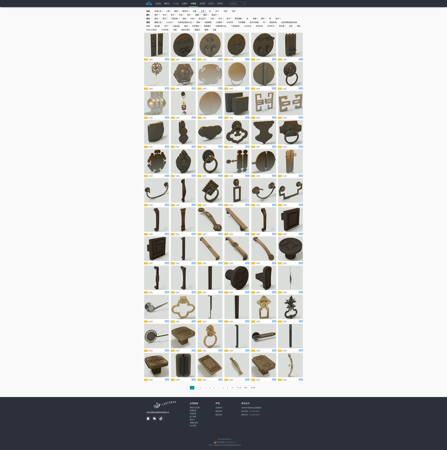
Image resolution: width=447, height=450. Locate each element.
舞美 (205, 15)
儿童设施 (176, 26)
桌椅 (184, 18)
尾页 (246, 388)
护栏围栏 (195, 26)
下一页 (239, 388)
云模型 (193, 3)
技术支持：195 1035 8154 (250, 411)
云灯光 (211, 3)
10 (232, 388)
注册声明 (218, 408)
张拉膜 (157, 26)
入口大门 (169, 22)
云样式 (220, 3)
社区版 (158, 3)
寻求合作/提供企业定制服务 (251, 408)
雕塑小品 (157, 22)
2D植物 (219, 22)
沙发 (212, 18)
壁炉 (262, 18)
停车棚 (281, 26)
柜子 (228, 18)
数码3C (185, 11)
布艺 (220, 18)
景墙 (148, 26)
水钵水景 (259, 26)
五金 (202, 11)
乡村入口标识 (151, 29)
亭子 (166, 26)
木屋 (175, 29)
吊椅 (225, 11)
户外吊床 (164, 29)
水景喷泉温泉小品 (185, 22)
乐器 (194, 11)
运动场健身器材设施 (289, 22)
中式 (164, 15)
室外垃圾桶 (254, 22)
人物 (168, 11)
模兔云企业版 (195, 407)
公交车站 (247, 26)
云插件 (184, 3)
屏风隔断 (238, 18)
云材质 (202, 3)
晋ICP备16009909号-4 (225, 439)
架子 (277, 18)
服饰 (176, 11)
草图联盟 (193, 410)
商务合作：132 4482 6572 (250, 415)
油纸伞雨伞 (185, 29)
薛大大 (192, 420)
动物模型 (208, 22)
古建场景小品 (221, 26)
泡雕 (197, 15)
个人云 (176, 3)
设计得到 (193, 426)
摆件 (156, 15)
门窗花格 (174, 18)
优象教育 (193, 413)
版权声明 (218, 411)
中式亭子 (230, 22)
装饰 (156, 18)
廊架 (198, 22)
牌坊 (299, 26)
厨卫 (164, 18)
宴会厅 (214, 15)
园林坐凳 (273, 22)
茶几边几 (202, 18)
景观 (148, 22)
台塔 (290, 26)
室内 (148, 18)
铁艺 (189, 15)
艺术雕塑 (241, 22)
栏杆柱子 (270, 26)
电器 (254, 18)
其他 (148, 11)
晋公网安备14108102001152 (226, 442)
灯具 (180, 15)
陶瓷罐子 (207, 26)
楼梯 (206, 29)
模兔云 (167, 3)
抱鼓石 (197, 29)
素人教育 (193, 417)
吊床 (233, 11)
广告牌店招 (235, 26)
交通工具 (157, 11)
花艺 (172, 15)
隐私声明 (218, 415)
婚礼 (148, 15)
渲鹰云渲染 (194, 423)
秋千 (217, 11)
